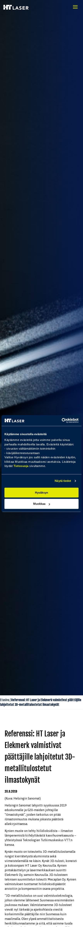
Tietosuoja (21, 466)
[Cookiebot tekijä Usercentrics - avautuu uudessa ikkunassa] (62, 420)
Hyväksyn (41, 492)
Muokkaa (39, 504)
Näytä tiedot (63, 480)
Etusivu (4, 700)
